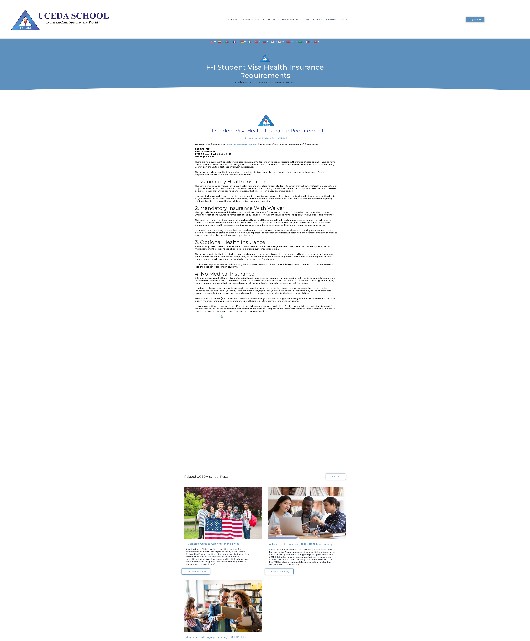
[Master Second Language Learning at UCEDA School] (223, 606)
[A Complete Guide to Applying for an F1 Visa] (223, 513)
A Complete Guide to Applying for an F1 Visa (212, 543)
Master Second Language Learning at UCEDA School (217, 637)
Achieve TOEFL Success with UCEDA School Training (300, 544)
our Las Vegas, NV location (242, 143)
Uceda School (254, 138)
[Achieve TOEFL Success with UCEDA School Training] (307, 513)
